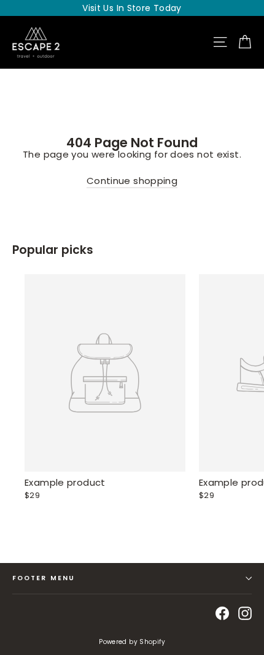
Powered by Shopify (132, 641)
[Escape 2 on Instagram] (245, 613)
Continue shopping (132, 180)
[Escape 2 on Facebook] (222, 613)
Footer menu (43, 578)
